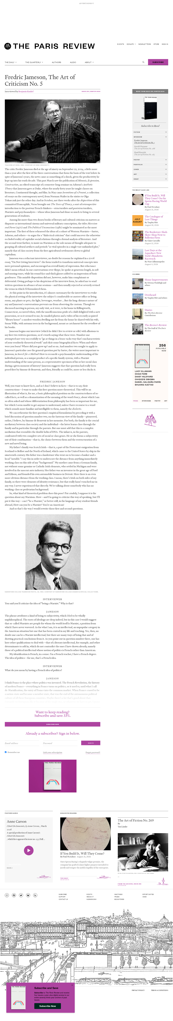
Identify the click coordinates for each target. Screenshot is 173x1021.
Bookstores (119, 899)
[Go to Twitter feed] (21, 895)
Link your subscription (52, 752)
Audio (73, 62)
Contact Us (63, 899)
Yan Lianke (122, 826)
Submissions (92, 899)
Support (62, 897)
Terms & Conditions (159, 990)
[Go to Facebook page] (14, 895)
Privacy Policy (138, 990)
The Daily (10, 62)
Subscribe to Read (150, 126)
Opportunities (148, 894)
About (88, 62)
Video (144, 897)
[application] (29, 863)
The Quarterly (33, 62)
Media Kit (90, 897)
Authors (56, 62)
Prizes (117, 897)
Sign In (165, 44)
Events (120, 44)
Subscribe (158, 62)
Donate (130, 44)
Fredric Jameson (25, 77)
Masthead (118, 894)
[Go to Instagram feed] (7, 895)
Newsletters (144, 44)
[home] (49, 47)
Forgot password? (93, 752)
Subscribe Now (47, 1006)
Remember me (14, 752)
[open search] (143, 62)
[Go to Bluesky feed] (28, 895)
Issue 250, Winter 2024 (91, 91)
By (119, 823)
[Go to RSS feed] (35, 895)
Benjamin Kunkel (25, 91)
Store (156, 44)
